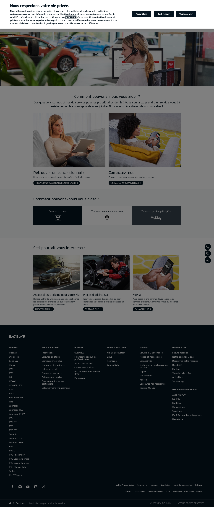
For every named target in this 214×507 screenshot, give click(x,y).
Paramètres (141, 14)
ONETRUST (71, 17)
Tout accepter (186, 14)
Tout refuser (164, 14)
